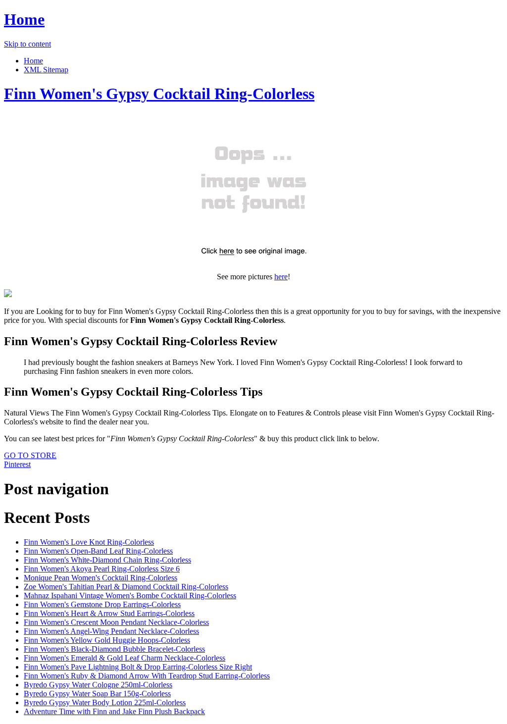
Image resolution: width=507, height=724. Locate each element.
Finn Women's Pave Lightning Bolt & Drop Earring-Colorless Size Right (138, 667)
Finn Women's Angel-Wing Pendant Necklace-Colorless (111, 631)
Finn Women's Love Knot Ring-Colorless (89, 542)
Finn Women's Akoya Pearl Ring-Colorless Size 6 (102, 569)
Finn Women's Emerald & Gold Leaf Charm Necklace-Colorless (124, 658)
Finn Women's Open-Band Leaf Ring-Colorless (98, 551)
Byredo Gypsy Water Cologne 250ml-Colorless (98, 684)
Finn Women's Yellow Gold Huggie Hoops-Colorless (107, 640)
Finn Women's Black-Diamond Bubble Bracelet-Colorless (114, 649)
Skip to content (27, 44)
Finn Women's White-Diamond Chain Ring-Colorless (107, 560)
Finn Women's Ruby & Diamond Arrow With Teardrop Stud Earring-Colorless (147, 676)
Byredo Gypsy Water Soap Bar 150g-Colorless (97, 693)
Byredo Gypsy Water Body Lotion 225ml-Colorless (105, 702)
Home (24, 19)
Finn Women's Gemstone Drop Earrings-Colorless (102, 604)
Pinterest (17, 464)
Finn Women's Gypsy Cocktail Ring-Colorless (159, 94)
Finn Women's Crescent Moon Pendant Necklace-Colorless (116, 622)
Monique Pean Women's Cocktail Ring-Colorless (100, 577)
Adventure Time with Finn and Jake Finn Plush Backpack (114, 711)
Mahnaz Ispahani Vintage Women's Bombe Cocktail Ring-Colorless (130, 595)
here (281, 276)
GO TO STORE (30, 455)
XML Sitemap (46, 69)
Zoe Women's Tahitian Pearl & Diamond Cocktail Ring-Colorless (126, 586)
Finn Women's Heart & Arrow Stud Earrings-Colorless (109, 613)
